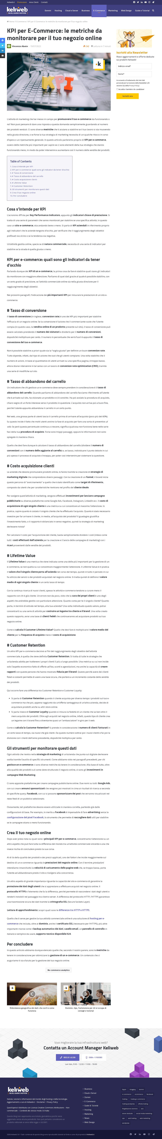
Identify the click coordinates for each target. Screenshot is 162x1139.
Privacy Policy (134, 86)
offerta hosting (143, 1104)
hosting (124, 1099)
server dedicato (127, 1113)
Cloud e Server (71, 10)
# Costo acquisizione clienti (24, 179)
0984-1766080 (95, 1057)
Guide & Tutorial (91, 1105)
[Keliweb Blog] (17, 10)
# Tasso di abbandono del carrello (27, 176)
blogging (132, 1089)
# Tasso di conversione (22, 173)
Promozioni (22, 2)
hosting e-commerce (138, 1099)
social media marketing (144, 1113)
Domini (48, 10)
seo (142, 1108)
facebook (150, 1094)
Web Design (126, 10)
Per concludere (20, 195)
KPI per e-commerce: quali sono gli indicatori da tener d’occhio (40, 169)
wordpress (125, 1123)
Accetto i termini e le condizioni (131, 89)
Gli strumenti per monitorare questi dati (30, 189)
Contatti (44, 2)
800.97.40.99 (69, 1057)
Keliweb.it (11, 2)
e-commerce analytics (59, 970)
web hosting (132, 1118)
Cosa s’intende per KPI (22, 166)
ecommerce (139, 1094)
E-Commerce (99, 10)
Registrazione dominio (130, 1108)
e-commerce (126, 1094)
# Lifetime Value (19, 182)
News (86, 1118)
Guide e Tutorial (142, 10)
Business (86, 10)
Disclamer (41, 1102)
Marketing (113, 10)
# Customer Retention (22, 186)
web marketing (145, 1118)
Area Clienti (33, 2)
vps (123, 1118)
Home (11, 21)
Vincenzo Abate (20, 46)
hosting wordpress (128, 1104)
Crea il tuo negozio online (24, 192)
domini (141, 1089)
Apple (124, 1089)
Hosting (58, 10)
